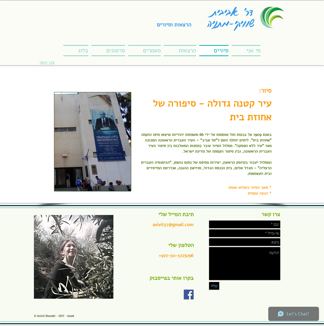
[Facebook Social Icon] (189, 294)
